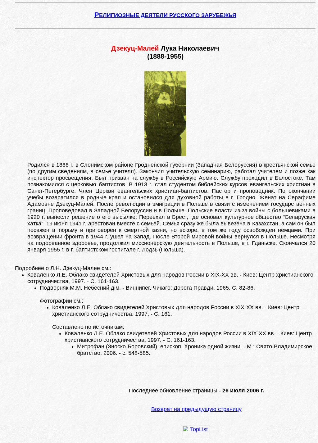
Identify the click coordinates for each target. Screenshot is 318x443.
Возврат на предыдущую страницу (196, 409)
